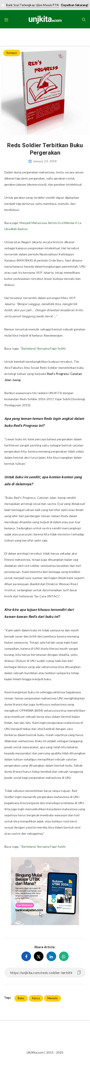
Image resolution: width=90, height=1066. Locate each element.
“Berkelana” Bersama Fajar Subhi (43, 348)
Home (4, 37)
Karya (36, 998)
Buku (21, 998)
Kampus (16, 37)
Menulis (52, 998)
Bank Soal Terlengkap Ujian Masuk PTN (32, 5)
